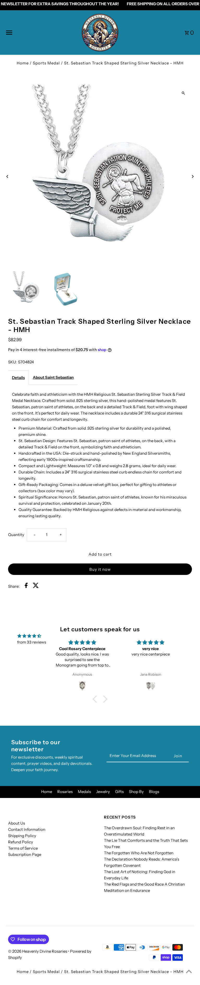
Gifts (119, 791)
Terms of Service (23, 848)
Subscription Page (24, 854)
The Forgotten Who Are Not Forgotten (138, 852)
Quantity (16, 534)
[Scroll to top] (189, 971)
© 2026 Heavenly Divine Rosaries (38, 951)
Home (23, 63)
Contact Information (26, 829)
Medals (84, 791)
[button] (96, 699)
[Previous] (7, 176)
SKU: (12, 361)
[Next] (192, 176)
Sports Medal (46, 63)
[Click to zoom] (183, 93)
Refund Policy (20, 841)
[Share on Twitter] (36, 586)
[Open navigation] (41, 32)
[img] (29, 636)
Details (18, 377)
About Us (16, 823)
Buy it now (100, 569)
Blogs (154, 791)
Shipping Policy (22, 835)
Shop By (136, 791)
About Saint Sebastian (53, 377)
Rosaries (65, 791)
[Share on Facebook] (26, 586)
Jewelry (103, 791)
